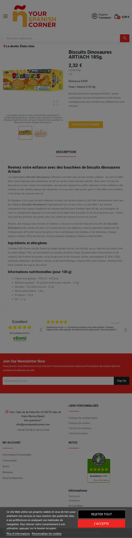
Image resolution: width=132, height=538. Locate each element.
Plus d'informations (18, 533)
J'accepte (101, 524)
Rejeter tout (101, 514)
